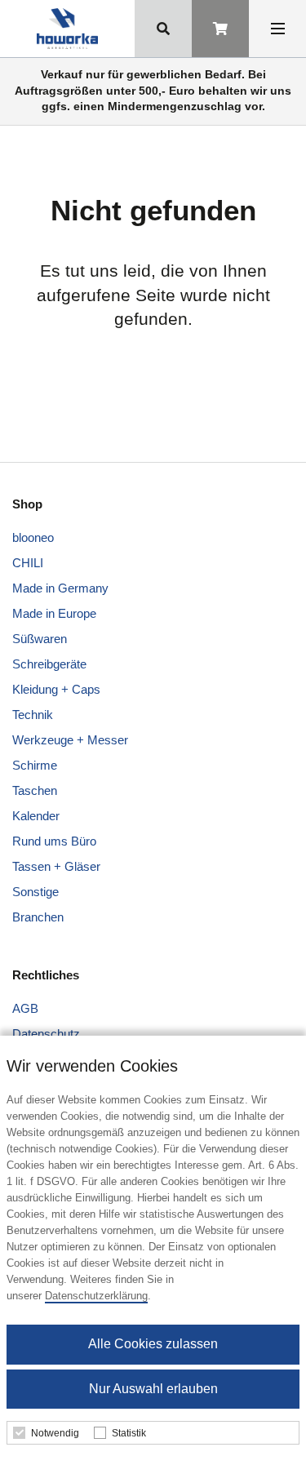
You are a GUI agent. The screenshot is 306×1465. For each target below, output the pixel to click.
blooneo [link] (33, 537)
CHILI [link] (27, 563)
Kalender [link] (36, 816)
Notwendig (55, 1433)
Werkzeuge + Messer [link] (70, 740)
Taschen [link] (34, 790)
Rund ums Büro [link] (54, 841)
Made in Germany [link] (60, 588)
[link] (67, 28)
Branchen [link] (38, 917)
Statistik (129, 1433)
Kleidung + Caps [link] (56, 689)
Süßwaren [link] (39, 639)
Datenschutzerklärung (96, 1296)
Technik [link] (32, 714)
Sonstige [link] (35, 892)
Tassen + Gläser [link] (56, 866)
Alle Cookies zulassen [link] (153, 1344)
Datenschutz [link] (46, 1034)
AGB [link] (25, 1008)
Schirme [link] (34, 765)
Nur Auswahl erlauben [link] (153, 1389)
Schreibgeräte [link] (49, 664)
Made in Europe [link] (54, 613)
